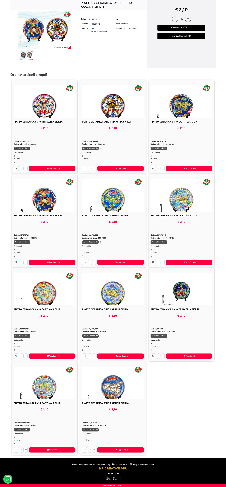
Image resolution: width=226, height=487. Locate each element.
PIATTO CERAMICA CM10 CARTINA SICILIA (174, 121)
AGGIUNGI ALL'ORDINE (181, 27)
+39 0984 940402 (121, 464)
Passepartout (118, 486)
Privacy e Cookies (113, 473)
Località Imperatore (92, 464)
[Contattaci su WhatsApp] (7, 479)
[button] (44, 30)
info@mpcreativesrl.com (143, 464)
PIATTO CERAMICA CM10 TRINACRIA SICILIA (38, 121)
